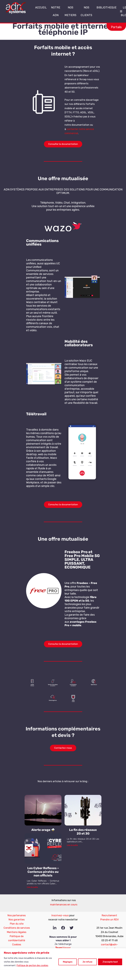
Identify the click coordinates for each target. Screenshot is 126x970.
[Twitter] (71, 928)
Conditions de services (17, 927)
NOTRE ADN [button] (55, 11)
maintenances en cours (63, 904)
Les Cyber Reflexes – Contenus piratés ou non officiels (43, 871)
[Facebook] (63, 928)
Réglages (67, 962)
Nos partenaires (17, 915)
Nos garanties (17, 919)
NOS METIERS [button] (70, 11)
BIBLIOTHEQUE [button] (106, 7)
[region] (63, 959)
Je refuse (87, 962)
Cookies (16, 944)
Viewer (63, 947)
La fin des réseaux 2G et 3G (83, 831)
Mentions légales (16, 932)
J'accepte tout (110, 962)
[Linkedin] (55, 928)
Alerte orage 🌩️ (43, 830)
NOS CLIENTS (86, 11)
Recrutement (109, 915)
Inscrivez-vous (60, 915)
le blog (83, 781)
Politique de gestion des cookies (32, 965)
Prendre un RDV (109, 919)
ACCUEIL (41, 7)
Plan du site (17, 923)
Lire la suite (72, 845)
